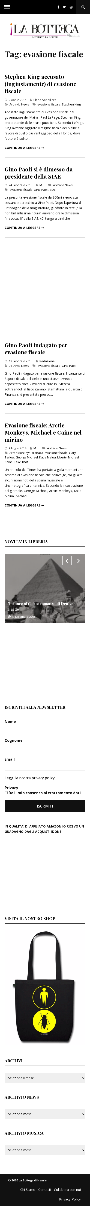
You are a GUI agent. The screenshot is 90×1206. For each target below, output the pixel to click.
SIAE (53, 190)
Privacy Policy (70, 1199)
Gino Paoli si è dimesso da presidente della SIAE (39, 172)
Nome (11, 721)
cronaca (37, 453)
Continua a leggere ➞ (24, 147)
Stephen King (71, 104)
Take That (21, 462)
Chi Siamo (27, 1189)
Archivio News (19, 104)
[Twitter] (64, 7)
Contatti (44, 1189)
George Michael (27, 457)
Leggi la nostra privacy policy (30, 777)
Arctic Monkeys (19, 453)
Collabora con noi (67, 1189)
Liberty (62, 457)
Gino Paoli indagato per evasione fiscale (36, 348)
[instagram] (72, 7)
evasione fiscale (48, 104)
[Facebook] (58, 7)
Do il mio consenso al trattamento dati (44, 792)
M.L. (42, 185)
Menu (7, 7)
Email (10, 759)
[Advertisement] (45, 284)
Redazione (47, 361)
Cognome (14, 740)
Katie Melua (47, 457)
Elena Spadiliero (44, 100)
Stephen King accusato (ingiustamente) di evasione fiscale (40, 83)
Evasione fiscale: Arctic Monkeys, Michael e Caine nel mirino (43, 432)
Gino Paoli (41, 190)
